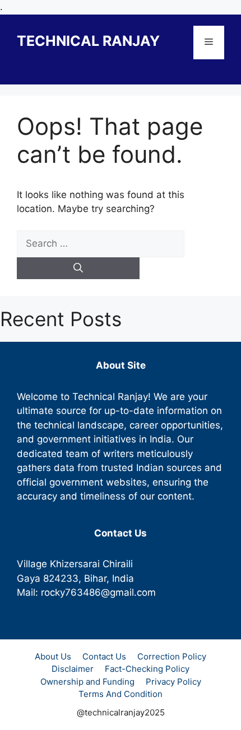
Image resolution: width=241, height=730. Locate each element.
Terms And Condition (120, 694)
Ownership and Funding (87, 681)
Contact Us (104, 656)
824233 (60, 578)
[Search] (78, 268)
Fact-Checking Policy (147, 668)
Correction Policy (171, 656)
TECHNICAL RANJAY (88, 40)
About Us (53, 656)
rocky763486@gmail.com (98, 592)
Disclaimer (73, 668)
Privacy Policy (173, 681)
